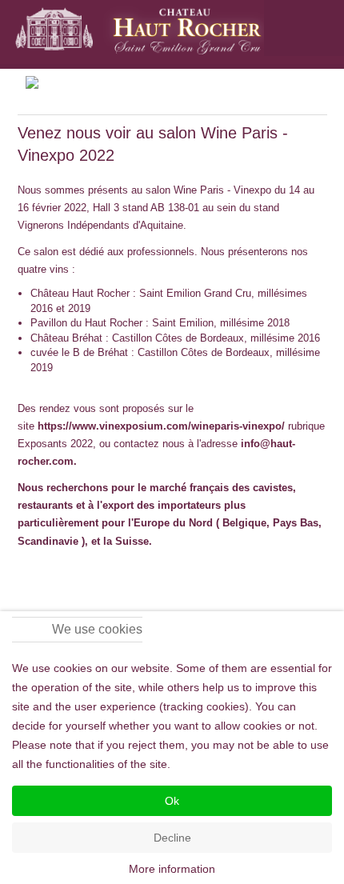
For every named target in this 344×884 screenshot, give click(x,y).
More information (172, 868)
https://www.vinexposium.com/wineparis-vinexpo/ (161, 426)
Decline (172, 837)
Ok (172, 800)
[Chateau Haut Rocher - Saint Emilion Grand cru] (138, 32)
